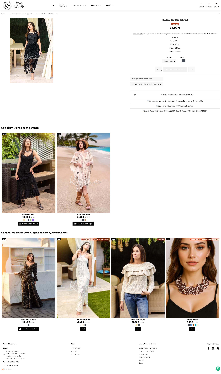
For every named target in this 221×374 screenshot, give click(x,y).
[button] (79, 5)
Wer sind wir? (143, 354)
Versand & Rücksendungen (148, 348)
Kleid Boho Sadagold (28, 319)
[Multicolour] (197, 325)
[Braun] (193, 325)
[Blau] (191, 325)
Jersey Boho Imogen (138, 319)
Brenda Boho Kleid (83, 319)
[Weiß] (26, 220)
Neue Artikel (75, 354)
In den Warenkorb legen (177, 69)
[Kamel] (85, 220)
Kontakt (141, 360)
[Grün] (30, 220)
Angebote (74, 351)
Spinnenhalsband (192, 319)
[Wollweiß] (83, 325)
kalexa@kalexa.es (12, 365)
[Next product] (219, 14)
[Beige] (24, 220)
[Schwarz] (28, 220)
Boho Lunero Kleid (28, 214)
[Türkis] (195, 325)
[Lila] (33, 220)
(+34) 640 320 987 (12, 362)
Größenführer (75, 348)
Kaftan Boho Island (83, 214)
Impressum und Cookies (147, 351)
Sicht (83, 329)
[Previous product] (218, 14)
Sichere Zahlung (144, 357)
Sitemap (141, 363)
